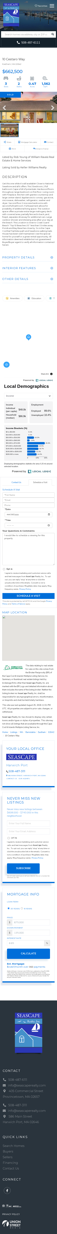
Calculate (28, 953)
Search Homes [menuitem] (13, 1146)
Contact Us (16, 482)
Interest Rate (14, 938)
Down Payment (15, 928)
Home (5, 732)
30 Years (15, 908)
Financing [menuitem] (10, 1163)
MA (21, 732)
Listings (13, 732)
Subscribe (23, 868)
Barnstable (30, 732)
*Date (8, 509)
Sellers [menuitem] (7, 1157)
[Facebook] (7, 1190)
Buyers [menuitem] (8, 1151)
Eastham (42, 732)
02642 (51, 732)
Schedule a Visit (40, 482)
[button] (52, 34)
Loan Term (12, 902)
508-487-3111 (17, 771)
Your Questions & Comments (18, 531)
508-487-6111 (30, 43)
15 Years (27, 908)
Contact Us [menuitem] (11, 1168)
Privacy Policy (25, 589)
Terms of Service (18, 604)
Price (10, 917)
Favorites (42, 6)
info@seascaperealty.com (27, 1085)
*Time (8, 520)
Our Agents (24, 779)
